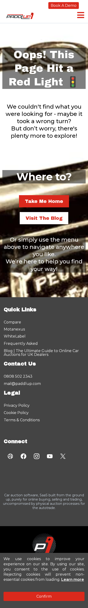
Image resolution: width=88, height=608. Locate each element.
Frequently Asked (21, 343)
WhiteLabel (15, 336)
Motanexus (14, 329)
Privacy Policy (17, 405)
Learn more (72, 579)
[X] (62, 456)
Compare (12, 322)
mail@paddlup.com (22, 383)
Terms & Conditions (22, 420)
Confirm (44, 596)
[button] (80, 15)
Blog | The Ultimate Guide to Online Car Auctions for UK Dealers (41, 353)
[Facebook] (23, 456)
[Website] (10, 456)
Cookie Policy (16, 412)
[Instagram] (36, 456)
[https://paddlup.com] (44, 545)
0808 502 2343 (18, 376)
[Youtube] (49, 456)
